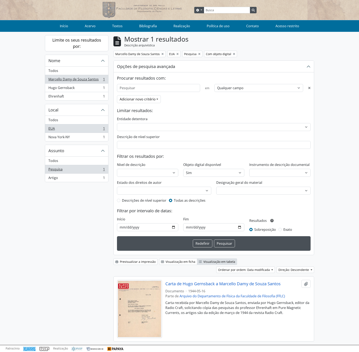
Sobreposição (265, 229)
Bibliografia (148, 26)
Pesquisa (76, 170)
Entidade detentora (132, 119)
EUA (76, 129)
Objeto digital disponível (202, 164)
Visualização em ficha (180, 262)
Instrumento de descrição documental (279, 164)
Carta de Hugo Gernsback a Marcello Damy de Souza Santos (223, 283)
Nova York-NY (76, 138)
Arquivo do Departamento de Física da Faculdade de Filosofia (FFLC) (232, 296)
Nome (54, 60)
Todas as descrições (189, 200)
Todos (53, 70)
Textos (117, 26)
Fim (186, 219)
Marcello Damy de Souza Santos (76, 80)
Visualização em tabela (219, 262)
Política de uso (218, 26)
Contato (252, 26)
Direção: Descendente (294, 270)
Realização (181, 26)
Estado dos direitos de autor (139, 182)
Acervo (90, 26)
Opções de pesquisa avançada (146, 66)
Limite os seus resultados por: (76, 43)
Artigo (76, 178)
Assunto (56, 150)
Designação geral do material (239, 182)
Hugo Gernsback (76, 88)
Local (53, 110)
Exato (287, 229)
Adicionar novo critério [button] (138, 99)
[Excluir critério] (309, 87)
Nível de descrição (131, 164)
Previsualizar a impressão (137, 262)
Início (64, 26)
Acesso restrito (287, 26)
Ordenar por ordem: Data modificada (244, 270)
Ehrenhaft (76, 97)
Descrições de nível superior (144, 200)
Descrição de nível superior (138, 137)
